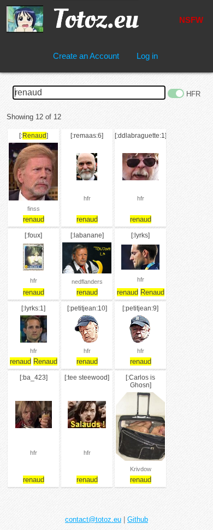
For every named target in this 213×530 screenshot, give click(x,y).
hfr (87, 198)
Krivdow (140, 469)
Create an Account (86, 55)
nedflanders (87, 281)
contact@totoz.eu (93, 519)
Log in (147, 55)
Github (137, 519)
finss (33, 208)
